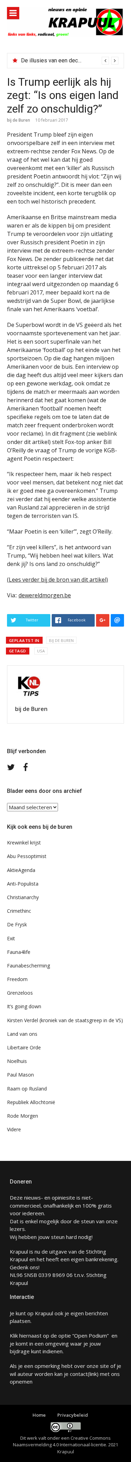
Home (39, 1415)
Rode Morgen (22, 1115)
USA (41, 650)
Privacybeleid (72, 1415)
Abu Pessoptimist (26, 856)
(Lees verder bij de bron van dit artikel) (57, 579)
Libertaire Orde (24, 1047)
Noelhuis (17, 1061)
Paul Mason (20, 1074)
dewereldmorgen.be (45, 595)
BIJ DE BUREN (61, 640)
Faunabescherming (28, 965)
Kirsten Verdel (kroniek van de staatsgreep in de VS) (65, 1020)
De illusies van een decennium (58, 60)
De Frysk (17, 924)
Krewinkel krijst (24, 842)
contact (79, 1373)
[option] (69, 60)
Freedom (17, 979)
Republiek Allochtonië (31, 1102)
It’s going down (24, 1006)
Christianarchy (23, 897)
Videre (14, 1129)
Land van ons (22, 1034)
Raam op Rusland (27, 1088)
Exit (11, 938)
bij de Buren (18, 120)
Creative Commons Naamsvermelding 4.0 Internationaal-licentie (62, 1441)
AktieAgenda (21, 870)
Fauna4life (18, 952)
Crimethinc (19, 911)
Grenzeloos (20, 992)
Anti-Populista (22, 883)
